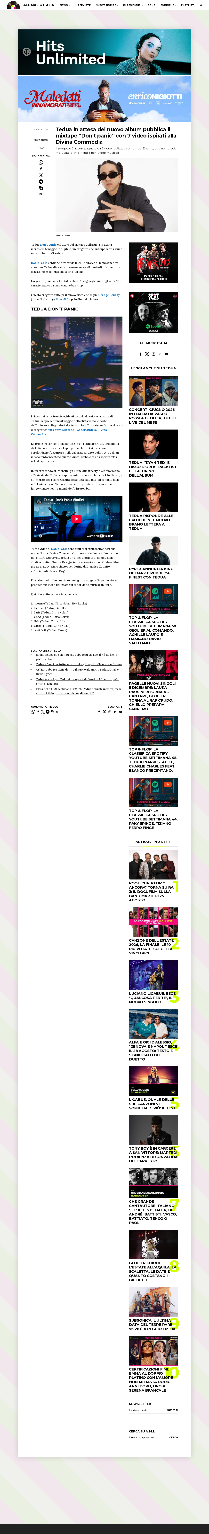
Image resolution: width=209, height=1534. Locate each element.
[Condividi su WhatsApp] (41, 162)
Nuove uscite (106, 5)
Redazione (41, 139)
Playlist (187, 5)
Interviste (83, 5)
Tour (151, 5)
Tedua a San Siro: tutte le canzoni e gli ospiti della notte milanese (79, 664)
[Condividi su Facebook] (41, 169)
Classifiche (132, 5)
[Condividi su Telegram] (41, 181)
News (64, 5)
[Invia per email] (41, 194)
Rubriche (167, 5)
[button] (41, 188)
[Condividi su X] (41, 175)
